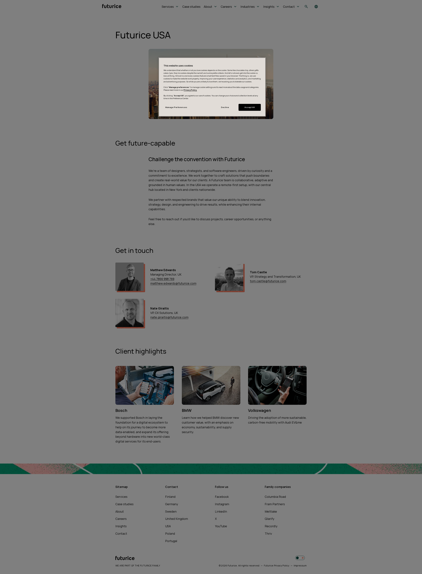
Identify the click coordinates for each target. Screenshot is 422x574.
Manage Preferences (176, 107)
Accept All (249, 107)
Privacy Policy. (190, 90)
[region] (212, 87)
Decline (225, 107)
